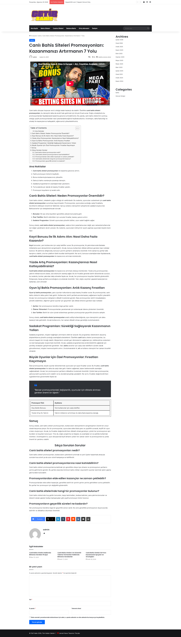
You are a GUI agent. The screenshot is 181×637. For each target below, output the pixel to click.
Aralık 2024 (119, 78)
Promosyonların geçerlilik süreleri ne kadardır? (50, 161)
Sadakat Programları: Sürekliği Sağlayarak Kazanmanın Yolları (54, 143)
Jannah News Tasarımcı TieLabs (69, 633)
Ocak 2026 (119, 43)
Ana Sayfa (34, 28)
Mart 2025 (119, 67)
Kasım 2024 (119, 81)
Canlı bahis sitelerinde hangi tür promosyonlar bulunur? (53, 159)
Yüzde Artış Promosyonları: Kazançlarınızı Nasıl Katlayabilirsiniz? (55, 138)
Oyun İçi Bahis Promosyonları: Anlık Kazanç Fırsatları (51, 140)
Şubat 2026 (119, 40)
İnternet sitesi (76, 608)
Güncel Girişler (120, 96)
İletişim (94, 28)
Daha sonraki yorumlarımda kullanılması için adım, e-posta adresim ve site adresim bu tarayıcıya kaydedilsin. (68, 617)
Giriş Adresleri (84, 28)
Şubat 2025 (119, 71)
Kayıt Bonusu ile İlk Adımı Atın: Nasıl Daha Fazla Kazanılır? (53, 136)
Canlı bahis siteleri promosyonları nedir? (48, 152)
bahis (39, 36)
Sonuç (34, 148)
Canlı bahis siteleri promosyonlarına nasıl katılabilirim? (52, 154)
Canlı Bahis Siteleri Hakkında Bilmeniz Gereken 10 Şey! (40, 554)
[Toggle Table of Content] (76, 128)
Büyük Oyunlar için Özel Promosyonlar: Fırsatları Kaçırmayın (53, 145)
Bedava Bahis (71, 28)
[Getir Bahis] (44, 14)
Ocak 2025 (119, 74)
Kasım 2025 (119, 50)
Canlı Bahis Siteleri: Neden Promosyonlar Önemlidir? (50, 133)
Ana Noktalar (39, 131)
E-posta (32, 608)
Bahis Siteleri (45, 28)
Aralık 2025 (119, 46)
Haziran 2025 (120, 57)
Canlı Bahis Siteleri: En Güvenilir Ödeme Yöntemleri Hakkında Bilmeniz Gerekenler (69, 555)
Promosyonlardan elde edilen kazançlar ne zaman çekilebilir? (54, 156)
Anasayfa (33, 36)
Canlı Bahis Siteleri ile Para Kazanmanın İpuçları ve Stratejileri (96, 555)
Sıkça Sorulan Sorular (39, 150)
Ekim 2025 (119, 53)
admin (35, 57)
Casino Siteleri (58, 28)
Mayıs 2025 (119, 60)
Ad (30, 599)
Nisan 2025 (119, 64)
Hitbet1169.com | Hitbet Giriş (74, 2)
